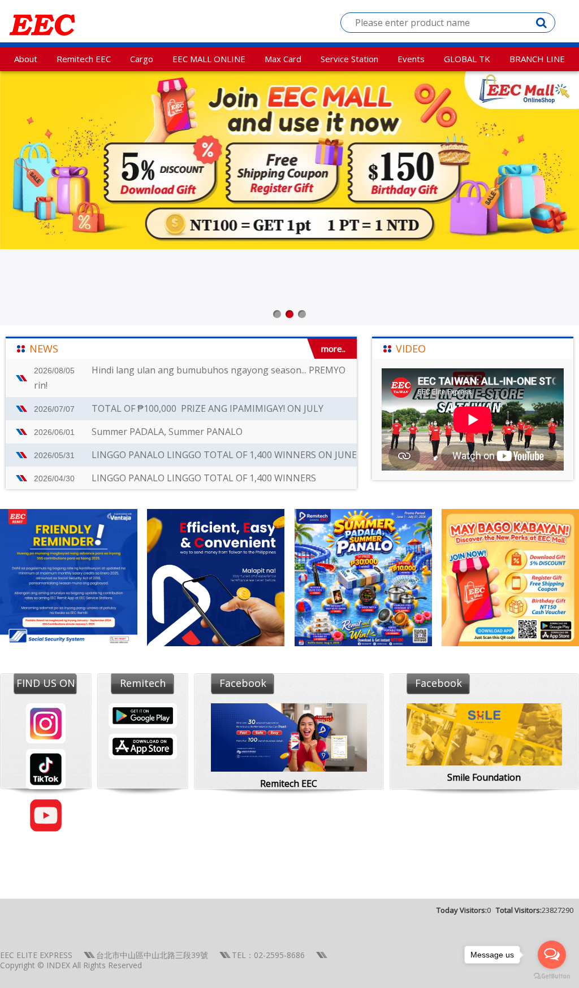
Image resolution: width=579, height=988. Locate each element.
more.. (333, 348)
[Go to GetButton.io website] (552, 976)
